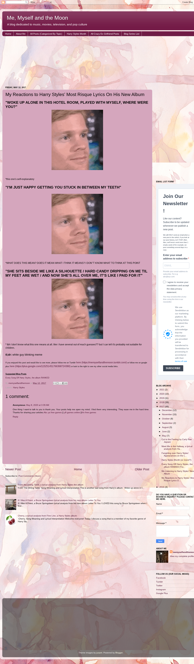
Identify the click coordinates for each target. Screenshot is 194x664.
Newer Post (13, 469)
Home (8, 34)
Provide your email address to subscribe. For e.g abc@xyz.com (175, 274)
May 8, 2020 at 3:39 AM (37, 405)
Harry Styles (19, 387)
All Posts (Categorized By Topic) (46, 34)
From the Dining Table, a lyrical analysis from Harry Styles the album (50, 484)
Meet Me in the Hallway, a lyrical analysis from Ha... (177, 447)
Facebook (161, 578)
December (167, 410)
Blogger (119, 652)
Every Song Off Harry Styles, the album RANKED (27, 378)
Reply (15, 416)
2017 (162, 406)
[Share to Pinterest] (66, 383)
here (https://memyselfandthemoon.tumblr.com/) (101, 362)
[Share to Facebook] (63, 383)
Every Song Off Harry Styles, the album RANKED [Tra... (177, 465)
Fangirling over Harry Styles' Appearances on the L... (175, 454)
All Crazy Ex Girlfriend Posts (105, 34)
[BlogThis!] (57, 383)
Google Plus (162, 593)
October (166, 418)
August (165, 427)
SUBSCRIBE (173, 368)
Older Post (142, 469)
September (167, 423)
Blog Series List (131, 34)
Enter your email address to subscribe (175, 257)
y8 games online (72, 412)
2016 (162, 487)
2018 (162, 402)
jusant (99, 652)
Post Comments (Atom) (29, 476)
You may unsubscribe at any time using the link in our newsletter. (174, 299)
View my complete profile (182, 556)
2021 (162, 389)
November (167, 414)
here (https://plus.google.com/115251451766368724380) (40, 366)
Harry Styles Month (76, 34)
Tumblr (159, 582)
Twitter (159, 585)
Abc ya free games (53, 412)
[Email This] (54, 383)
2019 (162, 398)
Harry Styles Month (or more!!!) (176, 460)
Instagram (161, 589)
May (164, 436)
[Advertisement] (93, 62)
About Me (20, 34)
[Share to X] (60, 383)
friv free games (89, 412)
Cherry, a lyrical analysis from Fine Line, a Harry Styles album (47, 515)
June (164, 431)
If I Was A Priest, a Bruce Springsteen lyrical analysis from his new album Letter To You (59, 500)
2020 (162, 394)
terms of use (181, 361)
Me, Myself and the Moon (37, 18)
